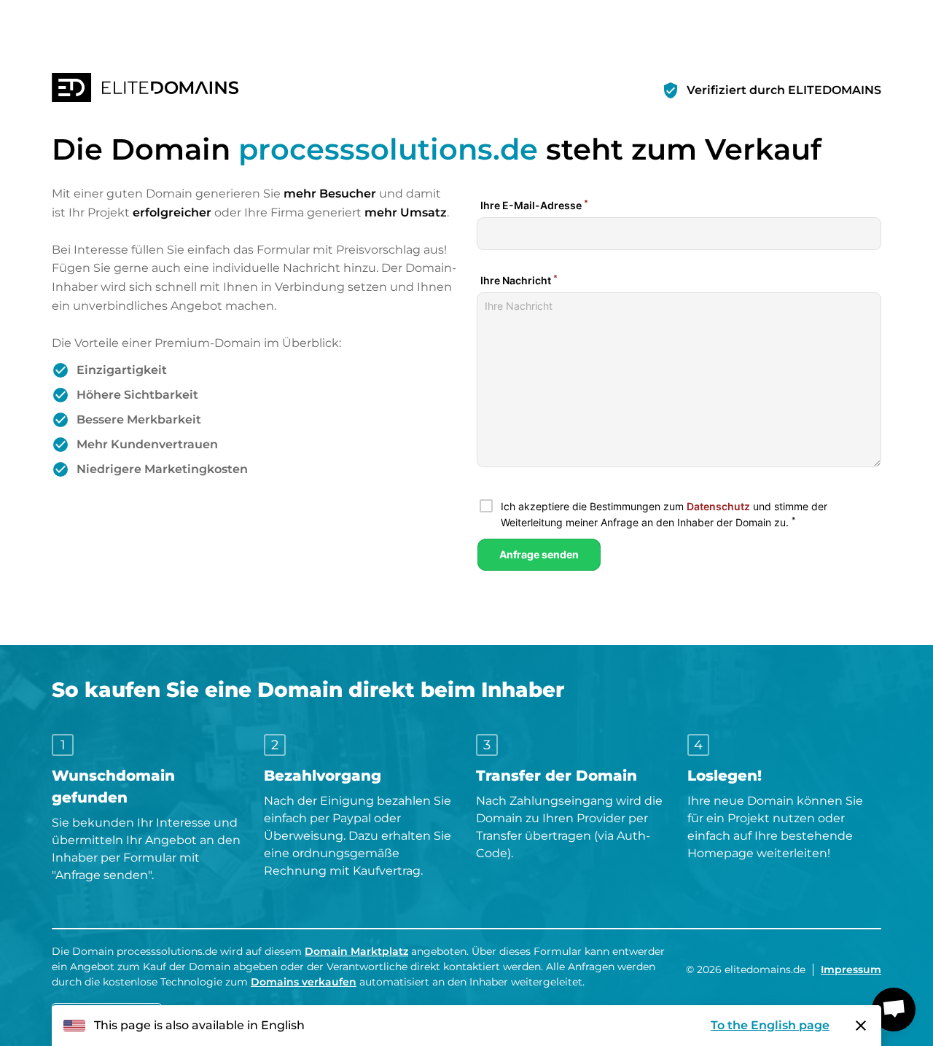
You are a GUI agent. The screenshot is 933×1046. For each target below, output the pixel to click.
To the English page (770, 1025)
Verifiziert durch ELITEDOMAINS (784, 90)
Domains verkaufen (303, 981)
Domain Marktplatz (356, 951)
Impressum (851, 969)
